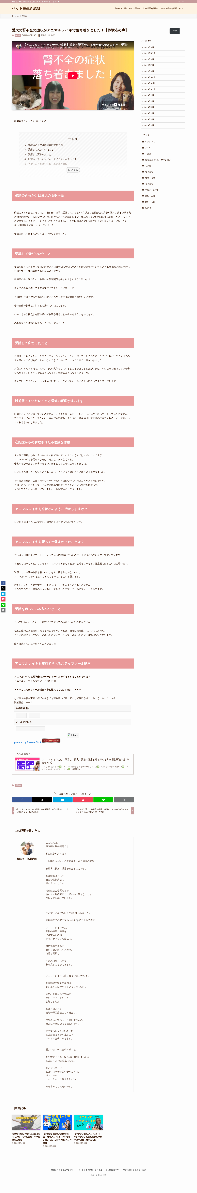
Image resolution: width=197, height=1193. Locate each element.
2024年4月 (149, 125)
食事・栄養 (150, 202)
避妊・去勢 (150, 196)
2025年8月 (149, 65)
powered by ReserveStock (28, 742)
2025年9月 (149, 59)
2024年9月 (149, 95)
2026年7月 (149, 47)
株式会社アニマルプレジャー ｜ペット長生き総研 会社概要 (76, 1170)
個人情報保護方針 (112, 1170)
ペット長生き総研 (26, 8)
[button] (22, 799)
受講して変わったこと (39, 154)
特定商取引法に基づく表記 (134, 1170)
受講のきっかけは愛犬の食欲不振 (45, 145)
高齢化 (148, 208)
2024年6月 (149, 113)
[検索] (183, 1)
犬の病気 (149, 172)
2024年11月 (149, 83)
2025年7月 (149, 71)
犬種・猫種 (150, 178)
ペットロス (150, 141)
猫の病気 (149, 183)
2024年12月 (149, 77)
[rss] (179, 1)
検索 (175, 31)
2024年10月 (149, 89)
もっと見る (73, 170)
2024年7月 (149, 107)
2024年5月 (149, 119)
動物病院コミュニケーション (158, 160)
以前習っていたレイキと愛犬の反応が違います (52, 159)
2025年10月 (149, 53)
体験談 (17, 35)
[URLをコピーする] (124, 799)
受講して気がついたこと (41, 149)
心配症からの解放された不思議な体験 (47, 164)
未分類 (148, 166)
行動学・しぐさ (152, 190)
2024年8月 (149, 101)
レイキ (148, 148)
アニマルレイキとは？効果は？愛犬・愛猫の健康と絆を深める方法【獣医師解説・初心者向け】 (86, 761)
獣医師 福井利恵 (27, 858)
